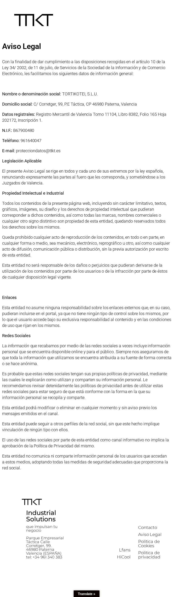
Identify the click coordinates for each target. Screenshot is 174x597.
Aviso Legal (149, 534)
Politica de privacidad (149, 554)
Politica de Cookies (149, 543)
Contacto (147, 527)
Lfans (124, 549)
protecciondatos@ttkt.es (38, 150)
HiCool (123, 556)
